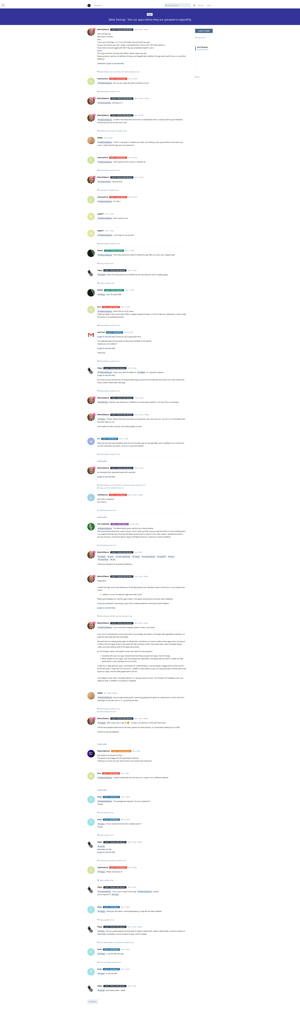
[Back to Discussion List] (3, 5)
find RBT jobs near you (8, 1)
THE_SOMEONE (124, 557)
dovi (111, 557)
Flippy (102, 294)
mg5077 (162, 557)
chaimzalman (105, 103)
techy (102, 824)
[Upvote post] (177, 68)
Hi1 (114, 560)
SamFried (104, 402)
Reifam (103, 275)
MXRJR (142, 372)
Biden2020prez (106, 83)
